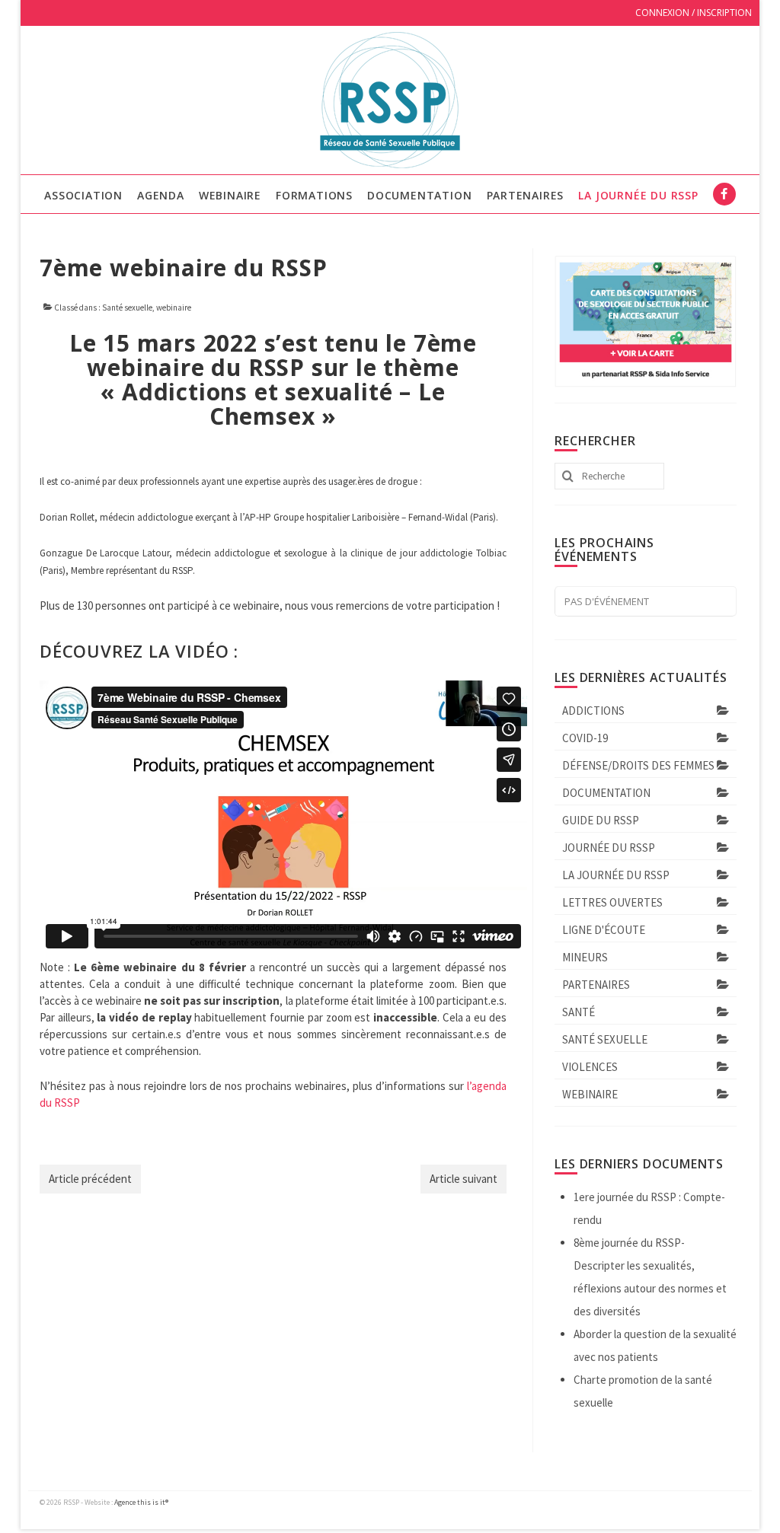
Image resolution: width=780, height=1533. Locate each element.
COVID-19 (585, 738)
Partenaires (596, 984)
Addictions (593, 710)
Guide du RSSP (600, 820)
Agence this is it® (141, 1502)
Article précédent (90, 1178)
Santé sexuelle (127, 307)
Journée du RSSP (608, 847)
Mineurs (585, 957)
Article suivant (463, 1178)
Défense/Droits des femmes (638, 765)
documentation (606, 793)
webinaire (173, 307)
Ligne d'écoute (603, 930)
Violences (590, 1067)
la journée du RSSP (616, 875)
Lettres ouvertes (612, 902)
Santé (578, 1012)
